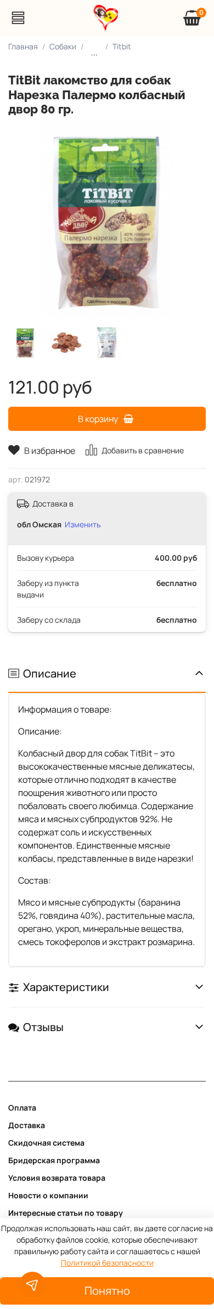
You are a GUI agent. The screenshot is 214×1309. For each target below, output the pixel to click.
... (94, 52)
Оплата (22, 1107)
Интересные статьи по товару (65, 1213)
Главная (23, 46)
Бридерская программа (54, 1160)
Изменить (82, 524)
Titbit (121, 46)
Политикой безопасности (107, 1262)
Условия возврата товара (56, 1178)
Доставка (26, 1125)
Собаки (62, 46)
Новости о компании (48, 1195)
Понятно (107, 1290)
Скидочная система (46, 1142)
